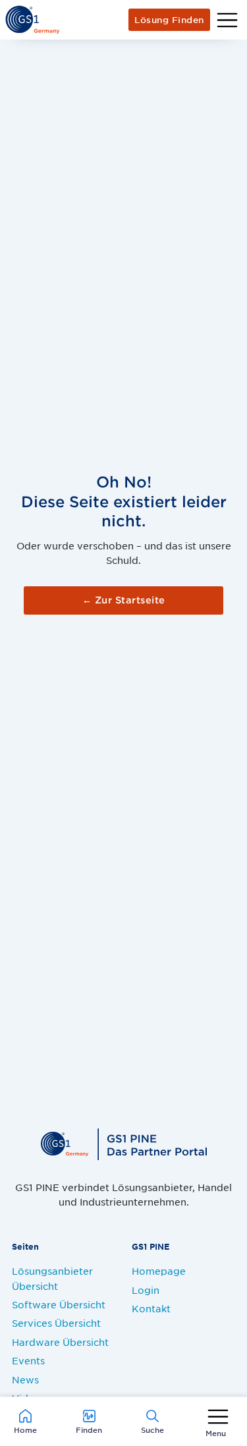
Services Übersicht (56, 1323)
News (25, 1379)
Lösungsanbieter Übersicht (52, 1278)
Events (28, 1360)
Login (145, 1290)
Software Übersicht (58, 1304)
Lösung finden (169, 19)
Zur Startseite (123, 599)
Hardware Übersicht (60, 1342)
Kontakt (151, 1308)
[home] (32, 20)
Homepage (159, 1271)
